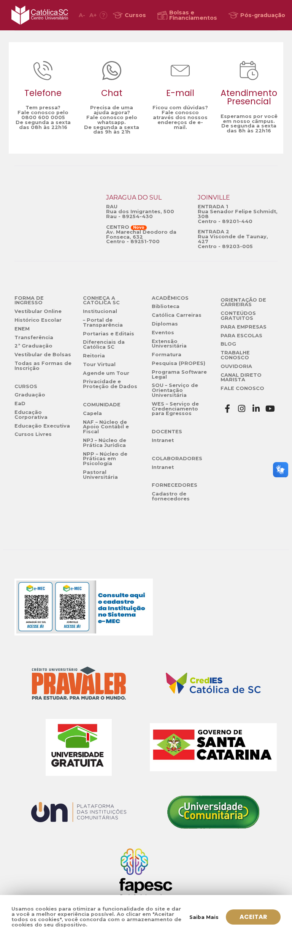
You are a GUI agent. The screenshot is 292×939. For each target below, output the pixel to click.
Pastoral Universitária (100, 474)
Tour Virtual (99, 364)
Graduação (29, 395)
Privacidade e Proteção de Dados (110, 384)
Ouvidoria (236, 366)
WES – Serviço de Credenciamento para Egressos (175, 409)
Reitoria (94, 356)
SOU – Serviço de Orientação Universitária (175, 390)
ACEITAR (253, 916)
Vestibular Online (38, 311)
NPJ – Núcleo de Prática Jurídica (104, 442)
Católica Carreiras (177, 315)
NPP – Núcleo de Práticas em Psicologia (105, 459)
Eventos (163, 332)
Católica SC (39, 15)
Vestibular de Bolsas (42, 354)
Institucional (100, 311)
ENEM (22, 329)
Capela (92, 413)
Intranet (163, 440)
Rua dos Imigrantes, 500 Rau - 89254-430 (140, 214)
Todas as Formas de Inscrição (42, 365)
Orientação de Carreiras (243, 302)
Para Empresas (244, 327)
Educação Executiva (42, 426)
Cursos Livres (33, 434)
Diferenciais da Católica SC (104, 344)
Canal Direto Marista (241, 377)
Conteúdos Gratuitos (238, 315)
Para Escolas (241, 335)
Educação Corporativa (31, 414)
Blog (228, 344)
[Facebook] (227, 409)
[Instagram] (241, 409)
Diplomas (165, 324)
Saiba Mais (204, 917)
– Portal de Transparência (103, 322)
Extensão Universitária (169, 343)
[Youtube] (270, 409)
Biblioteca (165, 306)
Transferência (33, 337)
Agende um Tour (106, 373)
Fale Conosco (242, 388)
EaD (19, 403)
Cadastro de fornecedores (171, 496)
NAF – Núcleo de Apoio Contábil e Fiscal (106, 427)
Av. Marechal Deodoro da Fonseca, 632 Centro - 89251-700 (141, 237)
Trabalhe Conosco (235, 355)
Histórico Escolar (38, 320)
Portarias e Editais (108, 334)
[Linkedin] (256, 409)
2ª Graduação (33, 346)
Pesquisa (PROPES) (178, 363)
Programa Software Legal (179, 374)
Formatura (166, 354)
